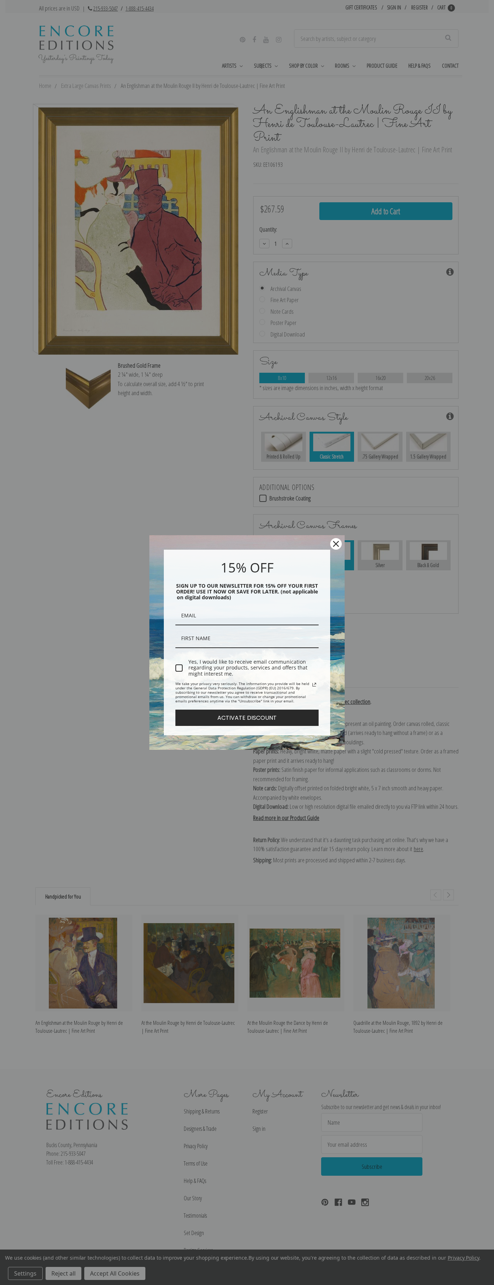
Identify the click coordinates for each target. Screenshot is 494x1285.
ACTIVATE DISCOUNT (247, 718)
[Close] (336, 544)
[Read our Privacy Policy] (314, 684)
